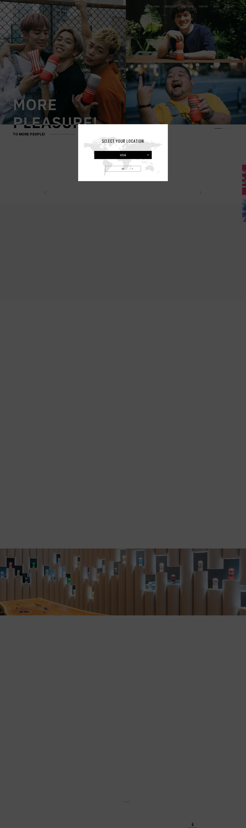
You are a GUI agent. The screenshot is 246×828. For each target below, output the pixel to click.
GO (123, 168)
